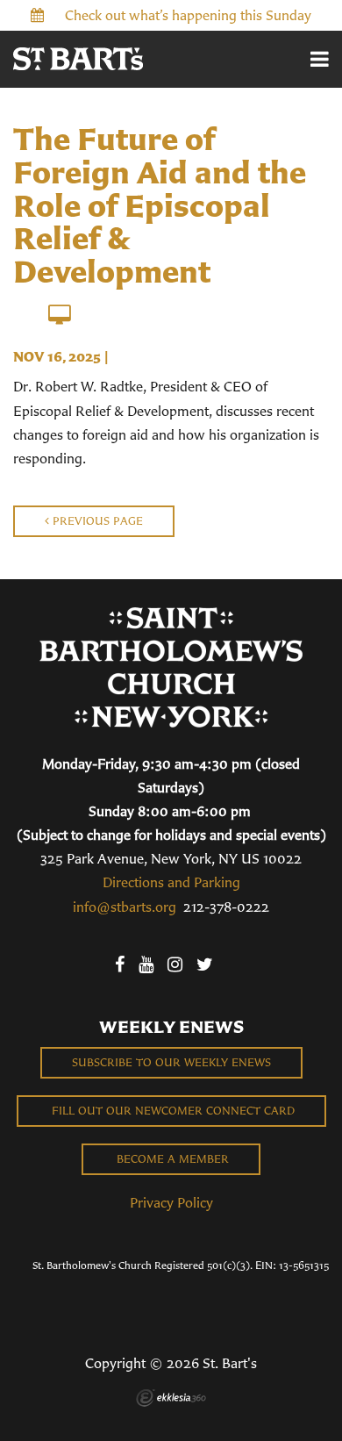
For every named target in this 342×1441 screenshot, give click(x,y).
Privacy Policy (171, 1202)
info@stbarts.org (124, 906)
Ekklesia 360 (171, 1398)
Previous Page (96, 520)
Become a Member (171, 1158)
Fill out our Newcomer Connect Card (171, 1110)
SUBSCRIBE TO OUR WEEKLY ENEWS (171, 1062)
